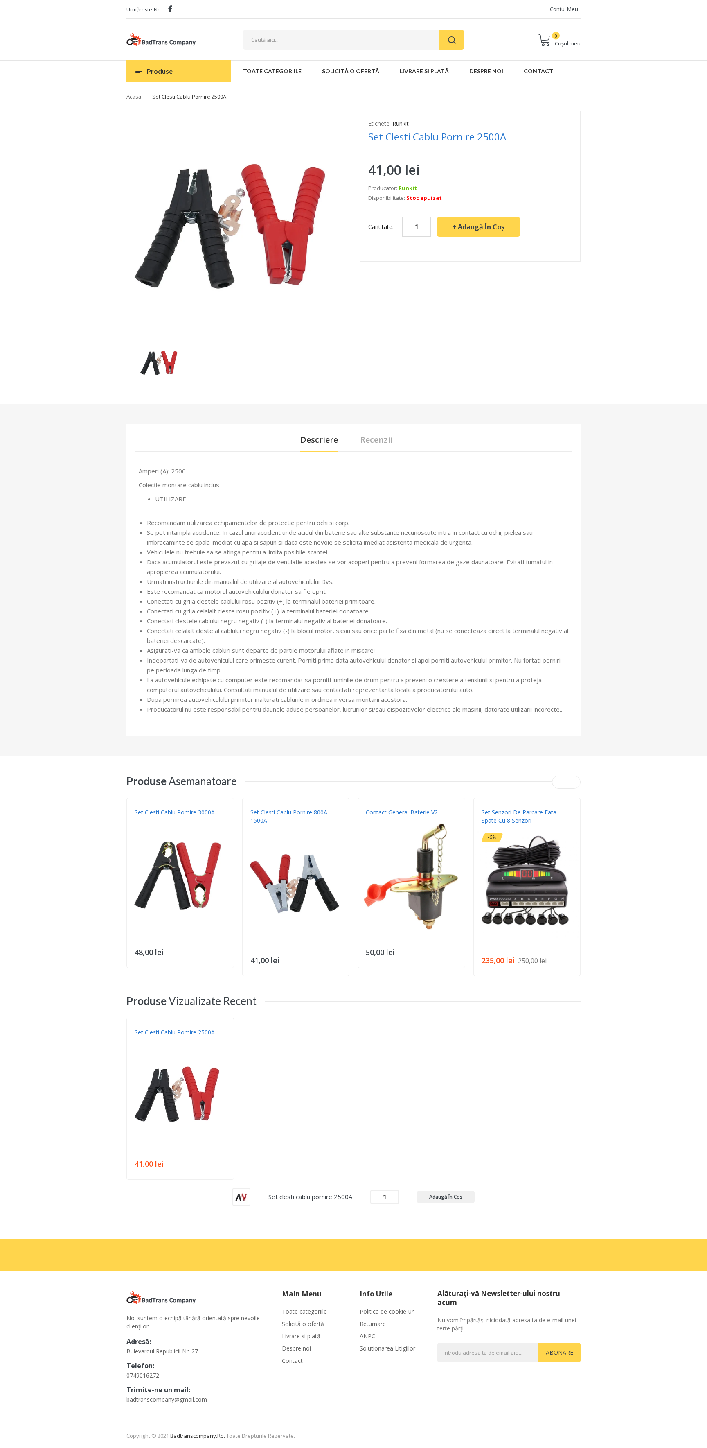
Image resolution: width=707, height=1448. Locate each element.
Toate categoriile (304, 1311)
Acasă (133, 96)
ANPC (367, 1336)
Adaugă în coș (481, 226)
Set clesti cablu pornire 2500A (175, 1032)
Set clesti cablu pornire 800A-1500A (289, 816)
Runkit (400, 123)
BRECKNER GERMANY (390, 820)
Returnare (373, 1324)
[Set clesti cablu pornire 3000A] (180, 876)
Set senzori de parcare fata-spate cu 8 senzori (520, 816)
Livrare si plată (301, 1336)
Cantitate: (381, 227)
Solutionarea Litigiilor (387, 1348)
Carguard (495, 828)
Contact (292, 1360)
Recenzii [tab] (376, 439)
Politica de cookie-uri (387, 1311)
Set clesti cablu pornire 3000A (175, 812)
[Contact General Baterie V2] (411, 876)
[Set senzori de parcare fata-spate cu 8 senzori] (527, 884)
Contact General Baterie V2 (402, 812)
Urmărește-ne (143, 9)
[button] (135, 888)
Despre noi (296, 1348)
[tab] (361, 499)
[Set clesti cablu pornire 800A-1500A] (296, 884)
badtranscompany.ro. (197, 1435)
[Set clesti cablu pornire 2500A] (160, 361)
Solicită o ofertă (303, 1324)
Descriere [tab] (319, 439)
